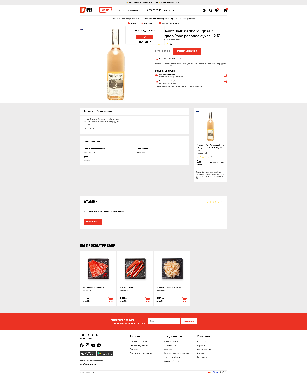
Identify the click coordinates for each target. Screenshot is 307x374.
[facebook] (82, 345)
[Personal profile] (204, 10)
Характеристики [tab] (104, 111)
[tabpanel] (116, 65)
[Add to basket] (110, 300)
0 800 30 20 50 (154, 10)
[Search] (210, 10)
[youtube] (93, 345)
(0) (171, 44)
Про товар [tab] (88, 111)
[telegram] (99, 345)
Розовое (87, 160)
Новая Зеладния (90, 152)
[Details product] (210, 126)
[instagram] (87, 345)
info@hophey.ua (88, 364)
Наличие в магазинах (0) (170, 58)
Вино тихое (141, 152)
